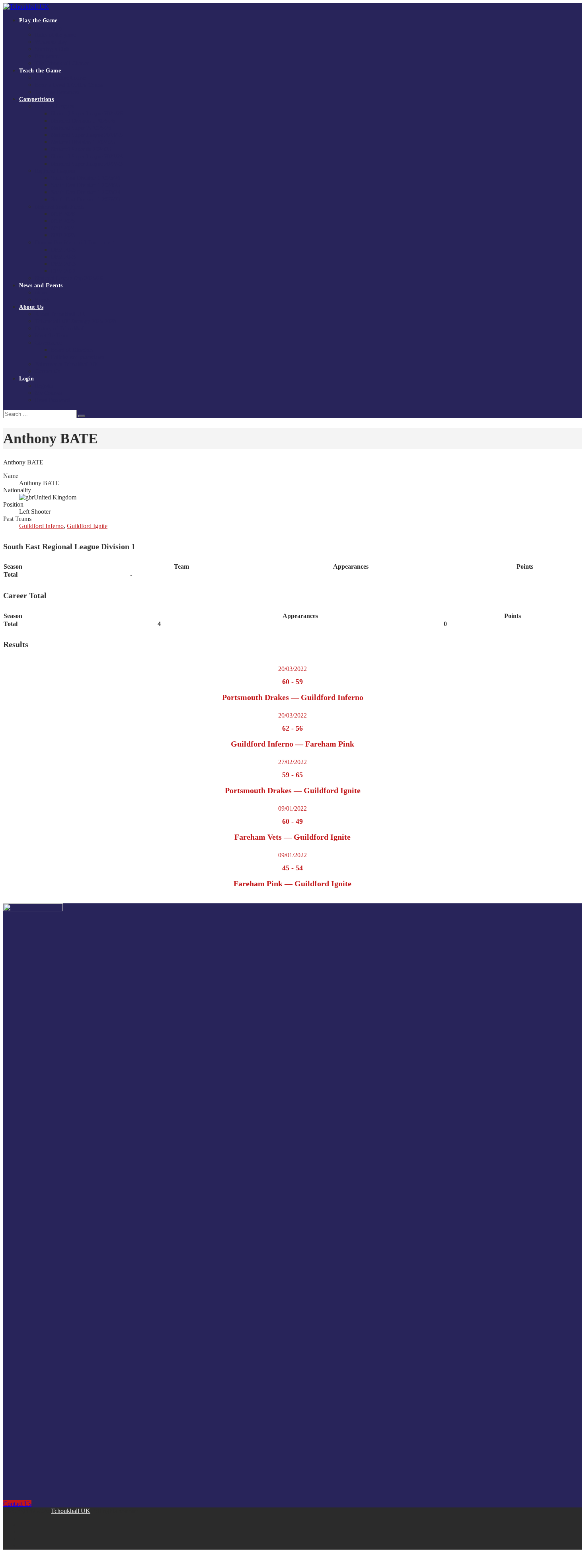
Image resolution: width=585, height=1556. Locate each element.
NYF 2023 (63, 235)
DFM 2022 (63, 271)
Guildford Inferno (41, 526)
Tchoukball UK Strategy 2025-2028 (75, 321)
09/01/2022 (292, 808)
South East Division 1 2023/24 (85, 192)
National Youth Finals (59, 207)
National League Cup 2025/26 (69, 278)
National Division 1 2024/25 (83, 142)
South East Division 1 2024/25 (85, 185)
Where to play (51, 42)
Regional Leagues (55, 171)
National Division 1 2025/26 (83, 121)
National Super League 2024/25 (87, 135)
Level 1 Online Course (60, 78)
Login (26, 379)
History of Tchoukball (60, 328)
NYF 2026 (63, 214)
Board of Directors (72, 350)
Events (42, 300)
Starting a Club (52, 49)
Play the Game (38, 20)
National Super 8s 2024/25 (81, 149)
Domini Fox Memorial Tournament (75, 243)
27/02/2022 (292, 762)
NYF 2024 (63, 228)
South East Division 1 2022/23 (85, 200)
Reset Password (52, 400)
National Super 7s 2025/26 (81, 128)
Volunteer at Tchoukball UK (66, 364)
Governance (48, 343)
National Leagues (54, 106)
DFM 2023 (63, 264)
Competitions (36, 99)
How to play (49, 28)
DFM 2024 (63, 257)
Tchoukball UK (70, 1510)
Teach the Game (40, 71)
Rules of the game (55, 35)
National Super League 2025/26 (87, 114)
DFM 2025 (63, 250)
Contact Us (47, 371)
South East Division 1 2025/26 (85, 178)
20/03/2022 (292, 668)
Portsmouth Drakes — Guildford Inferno (292, 697)
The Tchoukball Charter (62, 63)
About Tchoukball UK (60, 314)
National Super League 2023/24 (87, 157)
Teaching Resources (57, 92)
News (41, 293)
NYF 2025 (63, 221)
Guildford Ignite (87, 526)
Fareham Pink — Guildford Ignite (292, 883)
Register (44, 386)
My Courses (48, 393)
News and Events (41, 286)
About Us (31, 307)
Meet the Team (51, 336)
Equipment (47, 56)
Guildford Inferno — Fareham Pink (292, 743)
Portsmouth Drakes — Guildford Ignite (293, 790)
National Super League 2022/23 (87, 164)
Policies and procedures (77, 357)
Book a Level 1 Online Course (69, 85)
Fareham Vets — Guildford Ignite (292, 837)
